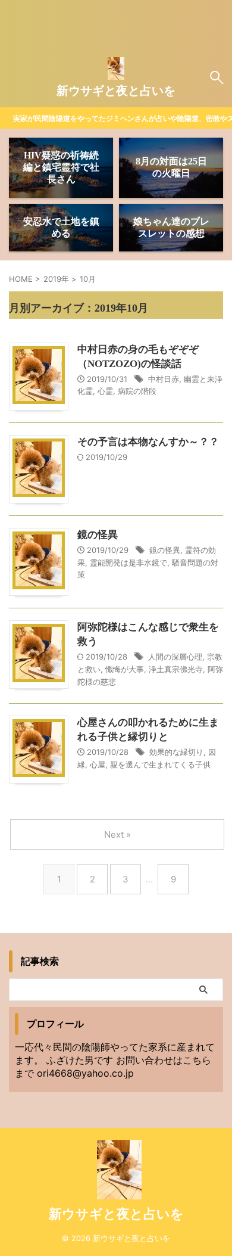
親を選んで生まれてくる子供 (160, 764)
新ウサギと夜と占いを (116, 90)
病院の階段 (137, 391)
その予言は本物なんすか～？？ (148, 441)
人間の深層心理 (175, 656)
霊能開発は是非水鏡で (128, 562)
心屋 (97, 764)
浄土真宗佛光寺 (176, 669)
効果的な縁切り (176, 752)
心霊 (105, 391)
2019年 (56, 279)
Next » (117, 834)
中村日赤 (163, 379)
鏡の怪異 (97, 534)
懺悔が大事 (124, 669)
